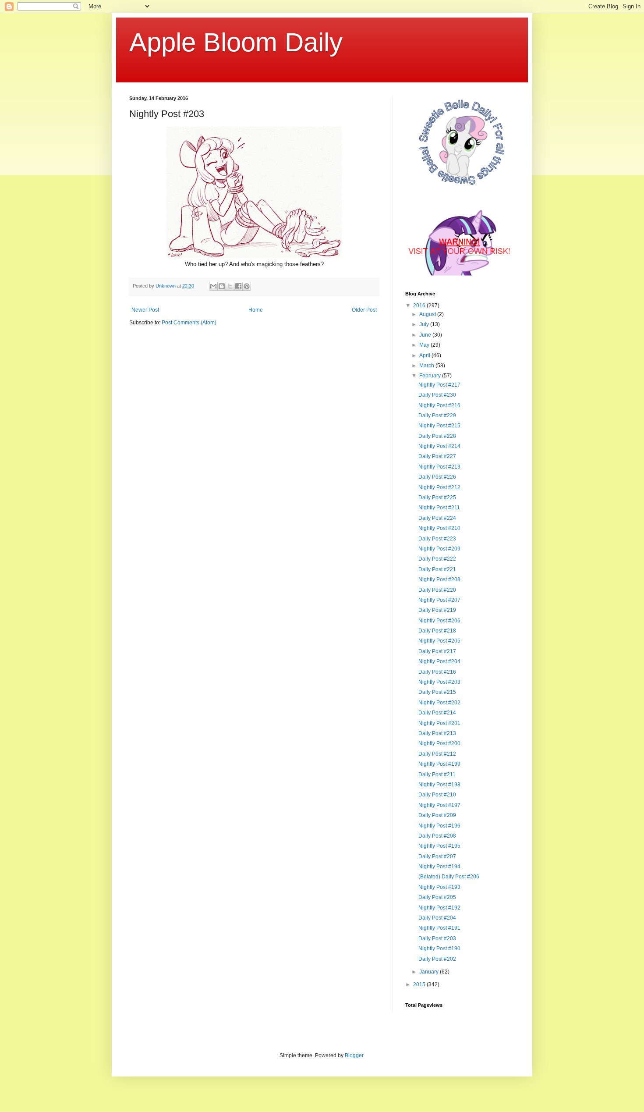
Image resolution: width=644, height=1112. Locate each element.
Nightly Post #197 (439, 805)
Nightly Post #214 (439, 446)
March (427, 365)
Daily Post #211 (437, 774)
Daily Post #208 (437, 836)
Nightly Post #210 (439, 528)
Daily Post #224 (437, 518)
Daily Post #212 (437, 754)
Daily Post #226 (437, 477)
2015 (420, 984)
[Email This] (213, 286)
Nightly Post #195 (439, 846)
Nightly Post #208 (439, 579)
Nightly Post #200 (439, 743)
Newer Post (145, 310)
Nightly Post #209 (439, 549)
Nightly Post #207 (439, 600)
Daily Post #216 (437, 672)
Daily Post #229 (437, 415)
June (425, 335)
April (425, 355)
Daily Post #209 (437, 815)
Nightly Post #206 (439, 621)
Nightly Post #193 (439, 887)
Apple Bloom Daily (236, 42)
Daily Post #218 (437, 631)
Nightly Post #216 (439, 405)
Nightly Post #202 (439, 703)
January (429, 972)
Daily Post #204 (437, 918)
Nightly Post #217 (439, 385)
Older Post (364, 310)
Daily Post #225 (437, 497)
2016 (420, 305)
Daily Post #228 (437, 436)
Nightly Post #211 (439, 507)
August (428, 314)
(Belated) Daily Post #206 (448, 877)
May (425, 345)
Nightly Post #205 (439, 641)
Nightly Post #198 (439, 785)
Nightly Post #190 (439, 948)
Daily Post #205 (437, 897)
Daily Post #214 (437, 713)
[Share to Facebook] (238, 286)
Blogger (354, 1055)
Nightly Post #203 (439, 682)
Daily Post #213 (437, 733)
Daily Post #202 (437, 959)
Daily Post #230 (437, 395)
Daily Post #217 (437, 651)
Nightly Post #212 (439, 487)
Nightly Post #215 (439, 426)
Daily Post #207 (437, 856)
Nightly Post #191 (439, 928)
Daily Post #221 (437, 569)
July (424, 324)
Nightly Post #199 (439, 764)
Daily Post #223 (437, 539)
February (430, 376)
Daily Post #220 (437, 590)
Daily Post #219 (437, 610)
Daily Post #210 (437, 795)
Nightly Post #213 (439, 467)
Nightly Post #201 (439, 723)
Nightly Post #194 (439, 866)
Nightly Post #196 (439, 826)
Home (255, 310)
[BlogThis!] (221, 286)
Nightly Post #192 (439, 908)
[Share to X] (230, 286)
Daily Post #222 (437, 559)
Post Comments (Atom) (189, 323)
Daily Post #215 (437, 692)
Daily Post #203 (437, 938)
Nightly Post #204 (439, 661)
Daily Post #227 (437, 456)
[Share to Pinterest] (246, 286)
